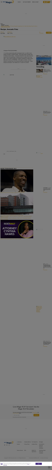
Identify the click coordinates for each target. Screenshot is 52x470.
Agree (39, 463)
